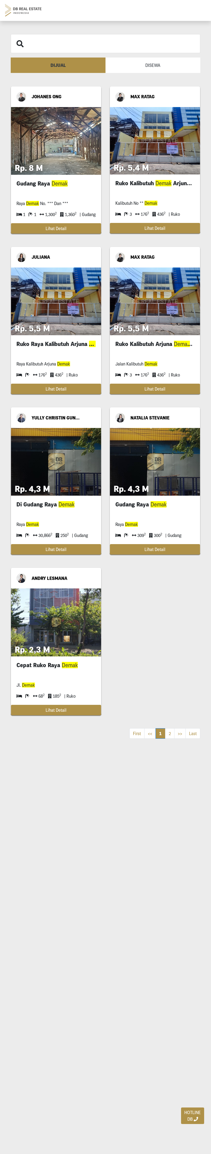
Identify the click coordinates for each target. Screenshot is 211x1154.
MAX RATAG (143, 96)
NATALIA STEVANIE (150, 418)
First (137, 733)
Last (193, 733)
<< (150, 733)
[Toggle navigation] (199, 10)
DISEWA (152, 65)
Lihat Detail (56, 228)
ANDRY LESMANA (49, 578)
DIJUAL (58, 65)
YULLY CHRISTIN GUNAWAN (56, 418)
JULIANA (41, 257)
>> (180, 733)
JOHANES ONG (47, 96)
